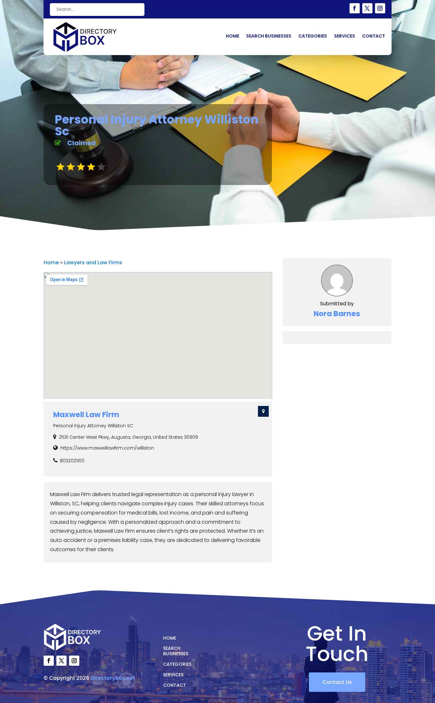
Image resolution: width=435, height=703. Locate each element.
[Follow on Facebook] (354, 8)
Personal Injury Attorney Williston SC (93, 426)
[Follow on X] (367, 8)
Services (344, 36)
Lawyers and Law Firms (93, 262)
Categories (312, 36)
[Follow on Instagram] (380, 8)
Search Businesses (268, 36)
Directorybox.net (112, 678)
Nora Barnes (337, 314)
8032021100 (72, 461)
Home (232, 36)
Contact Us (337, 682)
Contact (373, 36)
